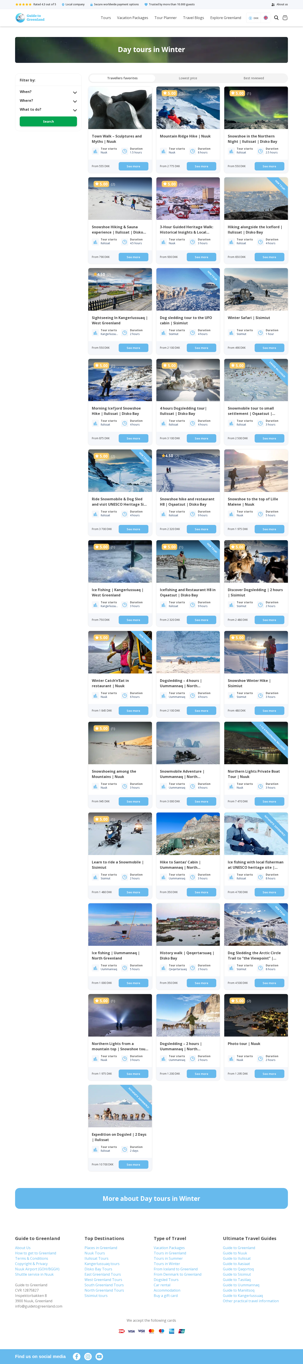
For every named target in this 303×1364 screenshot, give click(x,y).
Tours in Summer (168, 1258)
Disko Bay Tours (98, 1269)
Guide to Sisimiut (237, 1274)
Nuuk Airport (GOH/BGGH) (37, 1269)
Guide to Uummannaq (241, 1285)
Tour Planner (165, 17)
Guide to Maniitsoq (238, 1290)
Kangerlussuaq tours (102, 1263)
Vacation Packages (132, 17)
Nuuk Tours (95, 1253)
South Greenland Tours (104, 1285)
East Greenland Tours (103, 1274)
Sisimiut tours (96, 1295)
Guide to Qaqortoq (238, 1269)
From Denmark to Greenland (177, 1274)
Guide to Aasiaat (236, 1263)
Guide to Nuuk (235, 1253)
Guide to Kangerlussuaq (243, 1295)
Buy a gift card (166, 1295)
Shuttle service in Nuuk (34, 1274)
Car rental (162, 1285)
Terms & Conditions (31, 1258)
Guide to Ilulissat (237, 1258)
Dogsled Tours (166, 1279)
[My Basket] (285, 18)
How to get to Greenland (35, 1253)
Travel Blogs (193, 17)
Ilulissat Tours (96, 1258)
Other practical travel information (251, 1300)
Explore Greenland (225, 17)
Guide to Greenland (239, 1247)
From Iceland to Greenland (176, 1269)
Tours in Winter (167, 1263)
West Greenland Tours (103, 1279)
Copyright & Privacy (31, 1263)
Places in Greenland (101, 1247)
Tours (106, 17)
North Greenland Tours (104, 1290)
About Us (23, 1247)
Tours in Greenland (170, 1253)
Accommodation (167, 1290)
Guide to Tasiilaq (237, 1279)
